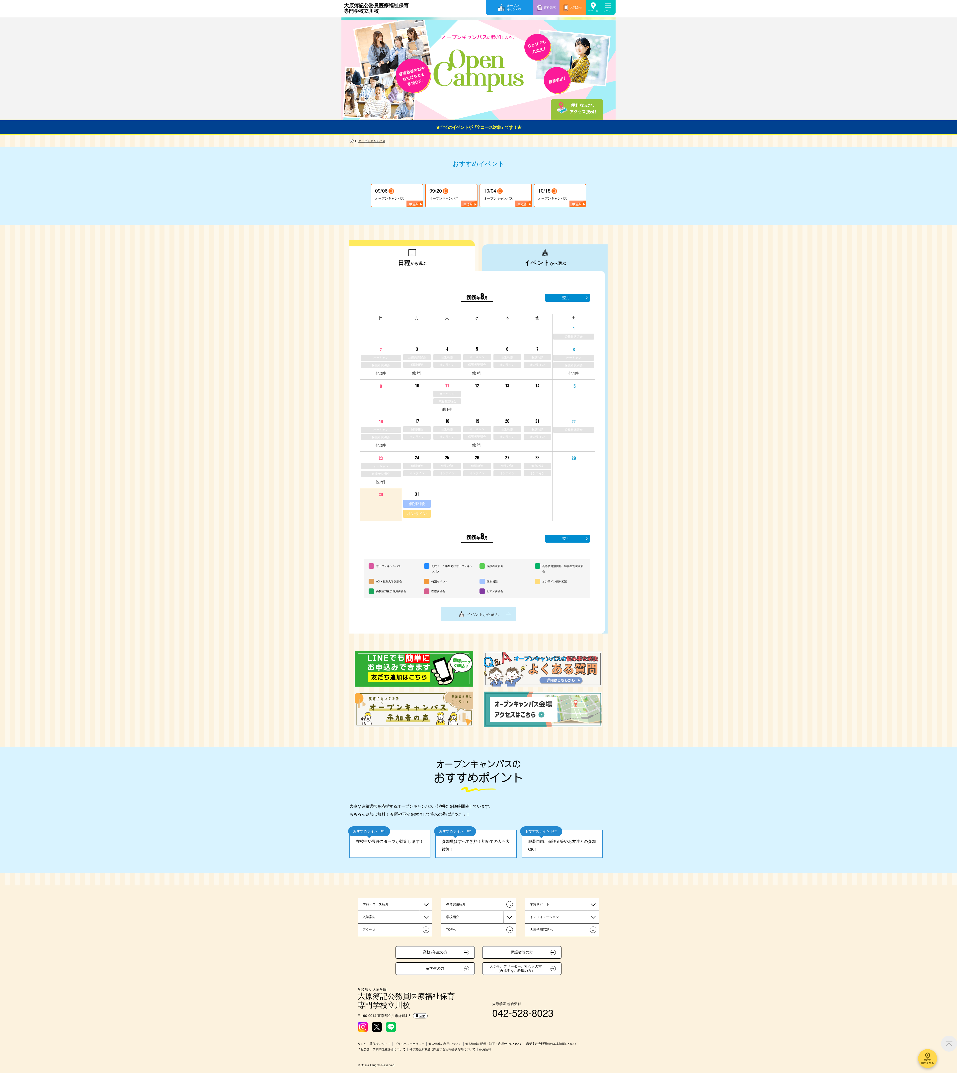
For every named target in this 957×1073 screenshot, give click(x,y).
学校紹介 (452, 917)
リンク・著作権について (374, 1044)
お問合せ (576, 7)
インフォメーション (544, 917)
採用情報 (485, 1049)
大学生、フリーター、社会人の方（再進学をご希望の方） (515, 968)
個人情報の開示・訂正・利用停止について (493, 1044)
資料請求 (550, 7)
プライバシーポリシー (409, 1044)
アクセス (593, 11)
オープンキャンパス (514, 7)
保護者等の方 (522, 952)
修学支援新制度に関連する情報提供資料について (442, 1049)
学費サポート (539, 904)
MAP (422, 1016)
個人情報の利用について (444, 1044)
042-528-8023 (523, 1012)
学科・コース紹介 (376, 904)
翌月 (566, 297)
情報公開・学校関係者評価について (381, 1049)
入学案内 (369, 917)
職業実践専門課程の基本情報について (551, 1044)
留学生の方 (435, 968)
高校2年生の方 (435, 952)
